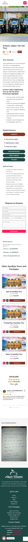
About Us (14, 497)
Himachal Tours (14, 517)
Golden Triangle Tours (14, 515)
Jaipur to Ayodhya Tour (14, 354)
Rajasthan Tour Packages (14, 513)
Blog (14, 499)
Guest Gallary (14, 501)
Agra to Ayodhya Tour (14, 292)
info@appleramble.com (15, 534)
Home (14, 495)
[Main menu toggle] (25, 3)
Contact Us (14, 503)
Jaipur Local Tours (14, 511)
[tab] (14, 134)
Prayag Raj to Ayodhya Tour (14, 323)
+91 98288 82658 (17, 530)
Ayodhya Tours (14, 519)
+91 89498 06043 (16, 532)
